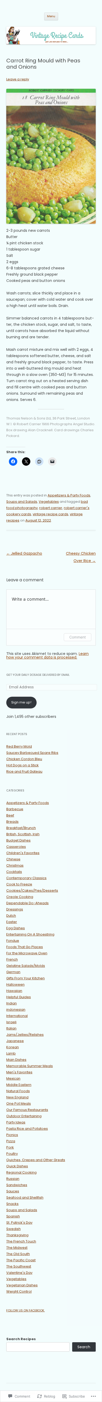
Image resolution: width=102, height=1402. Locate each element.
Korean (12, 1047)
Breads (12, 821)
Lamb (11, 1053)
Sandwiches (16, 1184)
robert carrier (50, 507)
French (12, 959)
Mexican (13, 1078)
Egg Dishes (15, 928)
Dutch (11, 915)
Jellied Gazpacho (24, 553)
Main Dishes (16, 1059)
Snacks (12, 1203)
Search (83, 1347)
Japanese (15, 1040)
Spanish (13, 1216)
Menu (51, 16)
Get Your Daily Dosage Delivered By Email (38, 675)
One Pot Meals (18, 1103)
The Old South (18, 1253)
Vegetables (49, 501)
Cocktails (14, 871)
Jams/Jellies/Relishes (25, 1034)
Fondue (12, 940)
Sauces (12, 1191)
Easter (11, 921)
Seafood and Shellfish (24, 1197)
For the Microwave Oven (26, 953)
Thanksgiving (17, 1235)
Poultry (12, 1153)
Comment (77, 637)
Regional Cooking (21, 1172)
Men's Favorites (19, 1072)
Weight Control (19, 1291)
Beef (10, 815)
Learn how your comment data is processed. (47, 655)
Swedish (13, 1228)
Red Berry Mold (19, 746)
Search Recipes (21, 1338)
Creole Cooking (19, 896)
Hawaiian (14, 990)
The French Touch (21, 1241)
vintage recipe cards (50, 514)
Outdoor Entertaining (24, 1116)
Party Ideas (15, 1122)
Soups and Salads (21, 501)
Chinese (13, 859)
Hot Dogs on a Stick (22, 765)
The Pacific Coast (21, 1260)
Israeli (11, 1022)
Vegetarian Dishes (22, 1285)
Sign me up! (21, 702)
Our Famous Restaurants (27, 1109)
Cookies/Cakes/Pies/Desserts (32, 890)
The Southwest (18, 1266)
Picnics (12, 1134)
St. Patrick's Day (19, 1222)
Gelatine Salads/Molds (25, 965)
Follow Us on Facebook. (25, 1310)
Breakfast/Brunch (21, 827)
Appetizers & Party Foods (69, 495)
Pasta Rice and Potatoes (27, 1128)
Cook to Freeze (19, 884)
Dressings (14, 909)
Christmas (15, 865)
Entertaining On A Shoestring (30, 934)
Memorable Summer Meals (29, 1065)
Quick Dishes (17, 1166)
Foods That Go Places (24, 946)
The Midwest (16, 1247)
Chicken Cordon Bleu (24, 758)
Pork (10, 1147)
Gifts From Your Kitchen (25, 978)
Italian (11, 1028)
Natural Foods (18, 1091)
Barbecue (14, 809)
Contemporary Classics (26, 877)
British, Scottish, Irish (22, 834)
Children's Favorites (22, 852)
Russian (12, 1178)
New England (17, 1097)
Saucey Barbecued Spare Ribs (32, 752)
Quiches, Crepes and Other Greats (35, 1159)
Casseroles (16, 846)
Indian (11, 1003)
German (13, 971)
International (17, 1015)
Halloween (15, 984)
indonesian (15, 1009)
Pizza (10, 1141)
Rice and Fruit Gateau (24, 771)
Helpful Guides (18, 997)
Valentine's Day (19, 1272)
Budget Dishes (18, 840)
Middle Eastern (18, 1084)
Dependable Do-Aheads (27, 903)
